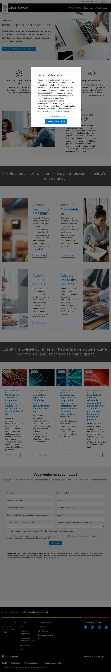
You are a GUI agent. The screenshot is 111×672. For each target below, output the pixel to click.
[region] (56, 97)
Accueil (4, 612)
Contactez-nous (19, 49)
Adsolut (23, 612)
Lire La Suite (67, 255)
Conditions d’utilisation (11, 663)
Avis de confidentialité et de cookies (57, 111)
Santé (22, 627)
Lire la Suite (38, 255)
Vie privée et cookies (32, 663)
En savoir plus (12, 455)
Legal (22, 649)
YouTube (106, 627)
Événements (6, 636)
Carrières (41, 627)
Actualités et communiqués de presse (8, 629)
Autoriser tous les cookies (56, 121)
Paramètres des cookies (56, 116)
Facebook (85, 627)
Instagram (92, 627)
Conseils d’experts (45, 622)
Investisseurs (43, 631)
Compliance (24, 645)
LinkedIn (99, 627)
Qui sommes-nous (9, 622)
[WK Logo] (10, 656)
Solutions (14, 612)
